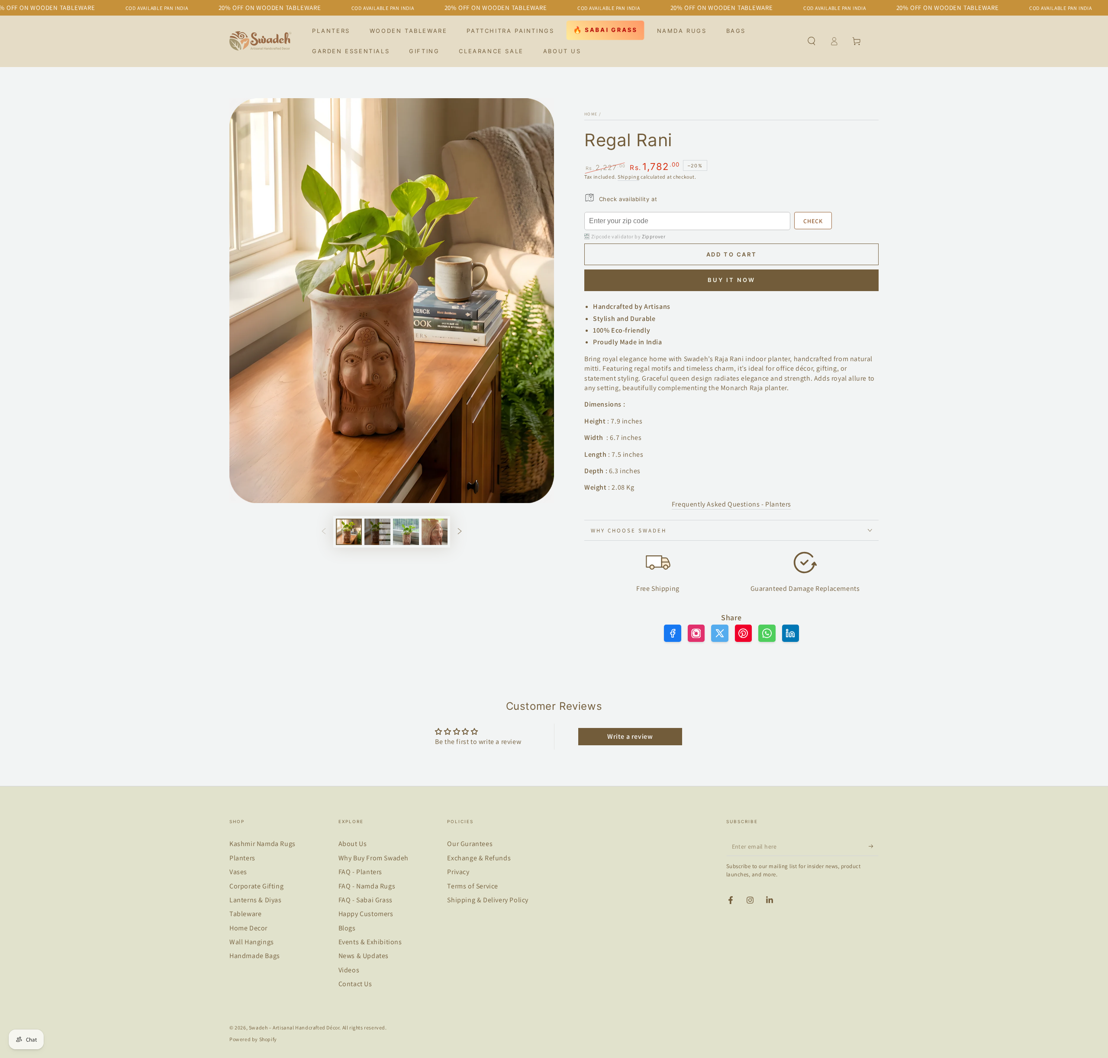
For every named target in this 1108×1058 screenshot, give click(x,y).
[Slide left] (323, 532)
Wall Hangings (251, 941)
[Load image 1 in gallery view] (349, 532)
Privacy (458, 871)
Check (813, 221)
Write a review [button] (630, 736)
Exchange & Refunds (479, 857)
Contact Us (355, 983)
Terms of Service (472, 886)
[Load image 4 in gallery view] (435, 532)
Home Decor (248, 928)
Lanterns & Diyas (255, 899)
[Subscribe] (874, 846)
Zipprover (653, 236)
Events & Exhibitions (370, 941)
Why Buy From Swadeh (373, 857)
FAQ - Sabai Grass (365, 899)
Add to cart (731, 254)
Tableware (245, 913)
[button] (811, 41)
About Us (352, 843)
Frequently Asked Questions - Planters (731, 504)
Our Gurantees (470, 843)
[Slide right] (459, 532)
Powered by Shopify (253, 1039)
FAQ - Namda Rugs (367, 886)
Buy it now (731, 279)
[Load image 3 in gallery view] (406, 532)
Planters (242, 857)
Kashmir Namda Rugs (262, 843)
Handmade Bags (254, 955)
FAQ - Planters (360, 871)
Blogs (347, 928)
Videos (349, 970)
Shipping (629, 176)
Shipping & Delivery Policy (487, 899)
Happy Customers (365, 913)
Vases (238, 871)
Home (590, 114)
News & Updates (363, 955)
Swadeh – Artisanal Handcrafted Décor (294, 1027)
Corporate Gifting (256, 886)
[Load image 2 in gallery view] (377, 532)
